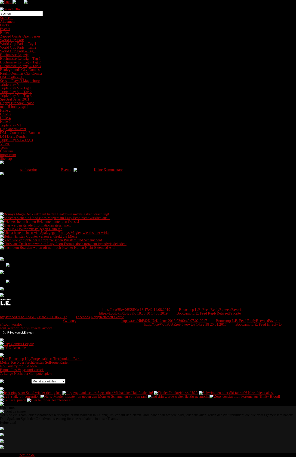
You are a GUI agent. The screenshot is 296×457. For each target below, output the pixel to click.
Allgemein (7, 21)
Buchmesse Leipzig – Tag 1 (20, 58)
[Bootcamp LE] (5, 307)
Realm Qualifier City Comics (21, 73)
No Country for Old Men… (20, 366)
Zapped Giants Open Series (20, 36)
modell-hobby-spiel (14, 107)
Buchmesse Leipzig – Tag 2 (20, 62)
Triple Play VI (10, 125)
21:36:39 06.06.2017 (52, 317)
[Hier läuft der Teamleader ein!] (50, 400)
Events (5, 29)
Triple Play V (10, 84)
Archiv (25, 381)
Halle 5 (5, 121)
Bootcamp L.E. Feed (194, 310)
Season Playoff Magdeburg (20, 81)
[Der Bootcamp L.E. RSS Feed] (4, 288)
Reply (214, 310)
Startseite (6, 18)
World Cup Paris (12, 40)
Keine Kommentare (108, 170)
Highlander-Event (13, 129)
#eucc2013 (168, 321)
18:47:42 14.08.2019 (155, 310)
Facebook (83, 317)
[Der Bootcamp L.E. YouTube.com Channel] (4, 281)
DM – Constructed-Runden (20, 133)
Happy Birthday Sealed (17, 103)
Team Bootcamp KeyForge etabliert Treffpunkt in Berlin (41, 359)
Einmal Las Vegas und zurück (22, 370)
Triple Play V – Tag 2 (16, 92)
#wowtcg (70, 321)
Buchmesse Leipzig (14, 55)
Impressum (8, 155)
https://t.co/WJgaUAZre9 (162, 324)
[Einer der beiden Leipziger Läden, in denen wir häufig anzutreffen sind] (17, 344)
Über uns (6, 151)
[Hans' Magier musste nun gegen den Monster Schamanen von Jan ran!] (93, 396)
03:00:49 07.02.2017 (191, 321)
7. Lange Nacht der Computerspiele (26, 373)
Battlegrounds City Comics (20, 70)
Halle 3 (5, 114)
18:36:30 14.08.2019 (152, 313)
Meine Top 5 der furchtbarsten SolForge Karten (34, 362)
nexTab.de (27, 455)
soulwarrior (28, 170)
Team (4, 147)
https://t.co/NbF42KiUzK (140, 321)
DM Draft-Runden (13, 136)
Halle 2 (5, 110)
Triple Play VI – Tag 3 (16, 140)
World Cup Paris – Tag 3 (18, 51)
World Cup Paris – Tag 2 (18, 47)
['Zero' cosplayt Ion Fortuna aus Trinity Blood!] (245, 396)
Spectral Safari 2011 (14, 99)
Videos (5, 144)
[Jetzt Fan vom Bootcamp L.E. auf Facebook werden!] (4, 266)
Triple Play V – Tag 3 (16, 96)
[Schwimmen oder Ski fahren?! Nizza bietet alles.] (236, 393)
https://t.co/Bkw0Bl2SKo (120, 310)
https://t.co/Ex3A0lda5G (18, 317)
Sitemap (6, 159)
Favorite (237, 310)
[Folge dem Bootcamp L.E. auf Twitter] (4, 274)
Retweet (225, 310)
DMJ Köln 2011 (12, 77)
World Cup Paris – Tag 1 (18, 44)
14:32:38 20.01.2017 (211, 324)
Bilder (4, 33)
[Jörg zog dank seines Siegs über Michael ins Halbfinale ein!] (107, 393)
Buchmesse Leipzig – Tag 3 (20, 66)
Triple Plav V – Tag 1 (16, 88)
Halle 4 (5, 118)
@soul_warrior (11, 324)
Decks (4, 25)
